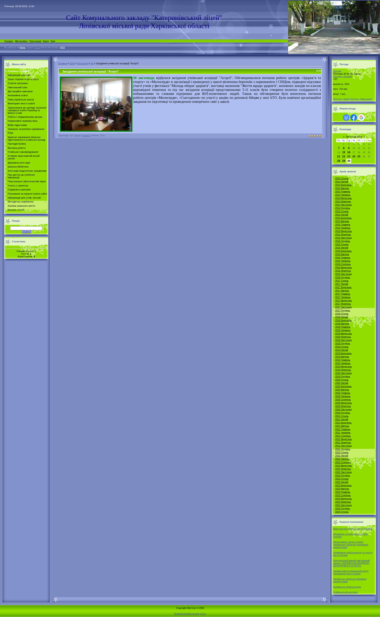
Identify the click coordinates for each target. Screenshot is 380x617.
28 (338, 160)
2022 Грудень (342, 475)
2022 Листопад (343, 472)
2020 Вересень (343, 403)
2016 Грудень (342, 277)
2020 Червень (343, 396)
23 (348, 156)
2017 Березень (343, 287)
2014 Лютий (341, 181)
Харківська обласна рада (347, 587)
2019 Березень (343, 353)
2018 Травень (342, 327)
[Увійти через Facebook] (353, 117)
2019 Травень (342, 360)
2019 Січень (342, 346)
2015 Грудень (342, 241)
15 (343, 152)
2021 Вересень (343, 439)
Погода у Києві (341, 99)
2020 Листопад (343, 409)
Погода (337, 71)
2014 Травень (342, 191)
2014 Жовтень (343, 201)
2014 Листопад (343, 204)
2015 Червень (343, 228)
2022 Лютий (341, 455)
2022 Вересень (343, 465)
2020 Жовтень (343, 406)
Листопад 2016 (354, 136)
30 (92, 63)
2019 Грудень (342, 376)
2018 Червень (343, 330)
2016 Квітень (342, 254)
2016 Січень (342, 244)
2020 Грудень (342, 412)
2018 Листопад (343, 340)
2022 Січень (342, 452)
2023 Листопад (343, 505)
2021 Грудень (342, 449)
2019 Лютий (341, 350)
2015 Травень (342, 224)
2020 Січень (342, 379)
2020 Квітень (342, 389)
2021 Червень (343, 432)
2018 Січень (342, 313)
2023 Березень (343, 485)
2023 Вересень (343, 498)
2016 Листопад (343, 274)
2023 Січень (342, 478)
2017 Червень (343, 297)
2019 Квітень (342, 356)
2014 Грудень (342, 208)
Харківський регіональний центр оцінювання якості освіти (351, 572)
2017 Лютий (341, 284)
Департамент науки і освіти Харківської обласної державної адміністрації (350, 545)
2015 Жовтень (343, 234)
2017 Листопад (343, 307)
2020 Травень (342, 393)
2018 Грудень (342, 343)
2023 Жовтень (343, 502)
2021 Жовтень (343, 442)
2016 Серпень (343, 264)
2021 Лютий (341, 419)
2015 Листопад (343, 237)
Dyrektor (86, 135)
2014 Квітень (342, 188)
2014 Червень (343, 194)
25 (358, 156)
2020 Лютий (341, 383)
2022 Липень (342, 459)
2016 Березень (343, 251)
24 (353, 156)
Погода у (342, 76)
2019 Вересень (343, 366)
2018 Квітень (342, 323)
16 (348, 152)
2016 (72, 63)
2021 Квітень (342, 426)
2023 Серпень (343, 495)
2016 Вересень (343, 267)
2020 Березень (343, 386)
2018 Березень (343, 320)
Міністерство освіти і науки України (352, 528)
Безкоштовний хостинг (186, 613)
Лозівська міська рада (345, 592)
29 (343, 160)
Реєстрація (35, 41)
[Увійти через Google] (361, 117)
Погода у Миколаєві (361, 99)
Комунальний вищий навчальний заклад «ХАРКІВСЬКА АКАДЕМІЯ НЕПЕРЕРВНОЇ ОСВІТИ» (351, 563)
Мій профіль (21, 41)
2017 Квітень (342, 290)
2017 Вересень (343, 300)
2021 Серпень (343, 436)
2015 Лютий (341, 214)
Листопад (82, 63)
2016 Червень (343, 261)
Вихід (46, 41)
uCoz (203, 613)
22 (343, 156)
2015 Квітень (342, 221)
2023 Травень (342, 492)
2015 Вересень (343, 231)
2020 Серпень (343, 399)
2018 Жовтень (343, 336)
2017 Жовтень (343, 303)
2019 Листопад (343, 373)
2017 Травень (342, 294)
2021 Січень (342, 416)
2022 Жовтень (343, 469)
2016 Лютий (341, 247)
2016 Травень (342, 257)
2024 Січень (342, 511)
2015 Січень (342, 211)
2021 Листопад (343, 445)
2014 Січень (342, 178)
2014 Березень (343, 185)
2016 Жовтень (343, 270)
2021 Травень (342, 429)
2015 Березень (343, 218)
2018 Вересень (343, 333)
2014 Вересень (343, 198)
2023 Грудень (342, 508)
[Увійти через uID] (346, 117)
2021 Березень (343, 422)
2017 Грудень (342, 310)
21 (338, 156)
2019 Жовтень (343, 369)
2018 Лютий (341, 317)
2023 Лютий (341, 482)
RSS (62, 47)
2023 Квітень (342, 488)
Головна (8, 41)
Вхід (53, 41)
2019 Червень (343, 363)
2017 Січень (342, 280)
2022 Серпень (343, 462)
